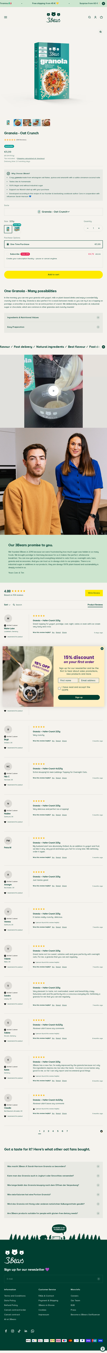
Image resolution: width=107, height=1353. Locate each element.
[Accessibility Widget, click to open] (103, 1349)
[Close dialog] (102, 648)
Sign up (79, 697)
